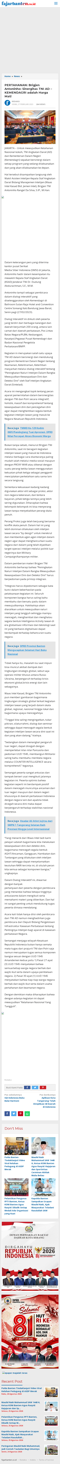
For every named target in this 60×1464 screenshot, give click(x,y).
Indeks (33, 1460)
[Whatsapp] (27, 1113)
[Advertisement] (30, 40)
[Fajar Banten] (18, 3)
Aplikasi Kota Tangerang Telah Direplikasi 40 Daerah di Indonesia (44, 1100)
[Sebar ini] (7, 1113)
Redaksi (23, 1460)
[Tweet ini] (13, 1113)
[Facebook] (28, 1087)
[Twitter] (36, 1087)
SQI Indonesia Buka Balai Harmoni (14, 1097)
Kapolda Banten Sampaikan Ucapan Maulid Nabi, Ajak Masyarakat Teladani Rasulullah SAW (42, 1204)
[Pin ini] (20, 1113)
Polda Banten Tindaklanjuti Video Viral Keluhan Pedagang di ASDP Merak (15, 1163)
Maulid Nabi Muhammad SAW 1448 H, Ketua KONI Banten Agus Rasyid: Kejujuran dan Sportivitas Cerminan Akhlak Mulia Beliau (43, 1166)
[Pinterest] (44, 1087)
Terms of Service (46, 1460)
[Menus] (56, 3)
